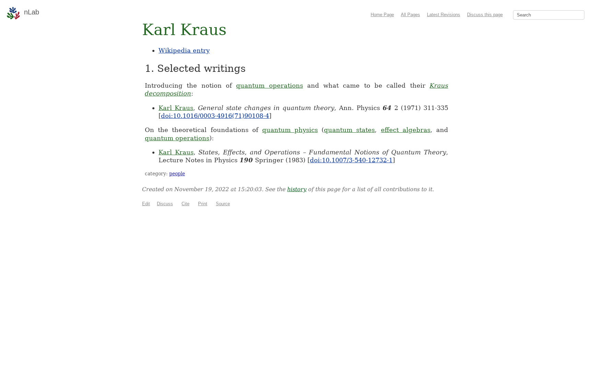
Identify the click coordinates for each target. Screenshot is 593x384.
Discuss (165, 203)
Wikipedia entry (184, 50)
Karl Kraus (176, 107)
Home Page (382, 14)
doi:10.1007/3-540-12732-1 (351, 160)
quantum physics (290, 129)
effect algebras (405, 129)
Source (223, 203)
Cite (185, 203)
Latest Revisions (443, 14)
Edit (146, 203)
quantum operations (269, 85)
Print (202, 203)
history (296, 189)
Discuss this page (485, 14)
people (177, 173)
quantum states (349, 129)
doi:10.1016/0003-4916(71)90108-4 (215, 115)
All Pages (410, 14)
